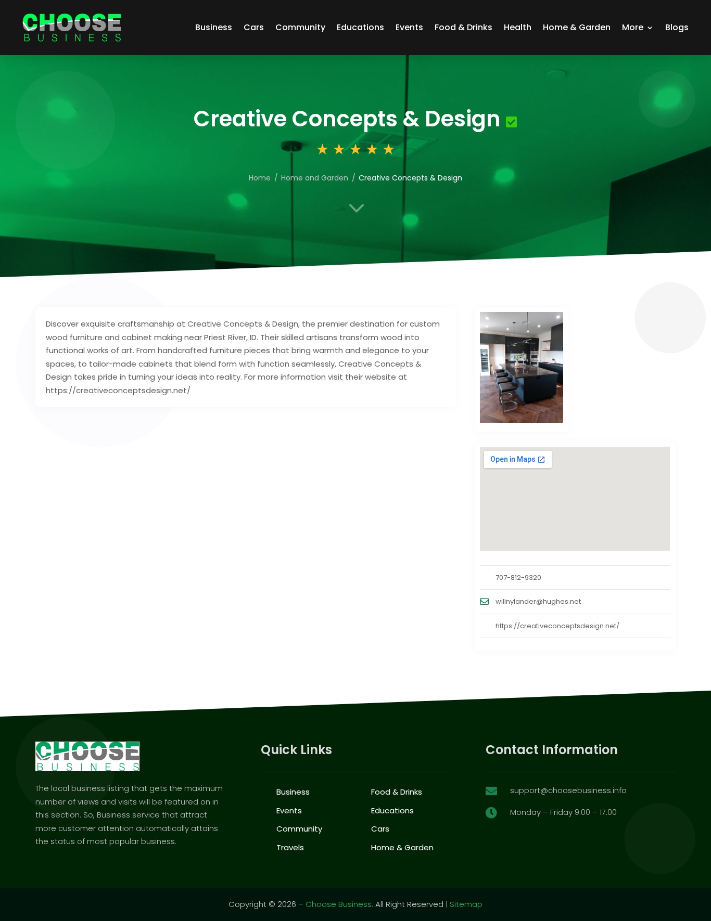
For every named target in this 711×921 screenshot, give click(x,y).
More (632, 27)
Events (409, 27)
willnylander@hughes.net (538, 601)
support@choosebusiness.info (568, 790)
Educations (360, 27)
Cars (254, 27)
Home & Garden (577, 27)
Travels (290, 847)
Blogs (677, 27)
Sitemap (466, 904)
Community (300, 27)
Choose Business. (339, 904)
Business (213, 27)
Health (517, 27)
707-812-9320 (518, 577)
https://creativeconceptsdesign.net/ (557, 626)
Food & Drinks (463, 27)
